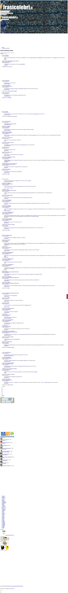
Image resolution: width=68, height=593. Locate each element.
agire (4, 147)
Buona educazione (8, 121)
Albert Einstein (6, 329)
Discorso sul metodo (8, 265)
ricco (18, 154)
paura (19, 95)
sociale (9, 274)
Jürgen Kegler (6, 383)
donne (6, 64)
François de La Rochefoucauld (8, 181)
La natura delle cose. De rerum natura (10, 190)
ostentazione (11, 319)
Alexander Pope (6, 377)
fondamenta (26, 305)
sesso (22, 215)
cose (12, 267)
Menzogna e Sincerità (8, 86)
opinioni (44, 285)
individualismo (11, 264)
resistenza (8, 357)
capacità (3, 499)
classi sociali (9, 276)
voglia (45, 334)
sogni (9, 300)
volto (28, 129)
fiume (21, 255)
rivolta (16, 166)
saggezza (12, 142)
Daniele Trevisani (6, 306)
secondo (34, 57)
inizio (37, 216)
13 (2, 394)
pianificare (8, 308)
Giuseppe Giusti (6, 228)
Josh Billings (4, 445)
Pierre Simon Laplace (7, 210)
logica (3, 504)
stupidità (14, 237)
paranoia (15, 382)
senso (10, 57)
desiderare (8, 160)
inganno (8, 384)
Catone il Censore (6, 89)
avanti (3, 395)
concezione (30, 274)
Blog (3, 30)
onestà (16, 163)
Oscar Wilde (6, 217)
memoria (17, 180)
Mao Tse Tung (6, 257)
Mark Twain (6, 167)
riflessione (23, 57)
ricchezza (22, 192)
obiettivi (11, 116)
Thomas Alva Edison (7, 114)
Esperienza (7, 55)
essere (52, 135)
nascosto (16, 95)
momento (23, 144)
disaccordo (3, 513)
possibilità (12, 362)
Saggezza (5, 57)
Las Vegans (7, 342)
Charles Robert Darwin (7, 124)
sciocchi (17, 88)
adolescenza (4, 508)
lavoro (31, 113)
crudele (20, 249)
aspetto (5, 163)
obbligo (7, 144)
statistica (12, 212)
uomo (15, 154)
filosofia (8, 282)
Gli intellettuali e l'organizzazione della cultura (12, 271)
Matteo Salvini (6, 150)
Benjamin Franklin (7, 155)
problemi (8, 258)
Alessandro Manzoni (7, 83)
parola (25, 88)
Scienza (6, 225)
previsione (25, 360)
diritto (12, 144)
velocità (27, 203)
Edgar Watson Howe (7, 323)
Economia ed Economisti (9, 363)
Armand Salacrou (6, 312)
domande (8, 252)
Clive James (6, 204)
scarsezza (48, 192)
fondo (27, 274)
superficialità (9, 97)
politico (12, 344)
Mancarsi (6, 240)
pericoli (33, 216)
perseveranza (15, 116)
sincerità (51, 243)
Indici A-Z (3, 29)
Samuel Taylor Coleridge (6, 465)
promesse (11, 252)
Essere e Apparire (8, 157)
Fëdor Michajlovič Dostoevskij (8, 355)
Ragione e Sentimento (8, 132)
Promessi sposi (7, 80)
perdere (7, 88)
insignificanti (23, 64)
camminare (15, 339)
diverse (9, 237)
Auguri (3, 27)
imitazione (40, 57)
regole (3, 516)
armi (4, 189)
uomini (11, 218)
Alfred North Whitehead (7, 318)
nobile (32, 57)
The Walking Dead (9, 183)
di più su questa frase (5, 62)
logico (23, 249)
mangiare (12, 347)
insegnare (8, 339)
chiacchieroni (21, 88)
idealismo (8, 336)
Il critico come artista (8, 61)
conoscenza (23, 334)
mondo (25, 135)
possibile (14, 360)
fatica (31, 135)
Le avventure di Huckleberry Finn (10, 164)
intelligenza (4, 497)
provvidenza (12, 224)
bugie (4, 368)
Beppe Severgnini (6, 250)
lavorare (8, 116)
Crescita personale (8, 369)
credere (48, 334)
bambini (3, 527)
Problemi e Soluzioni (8, 219)
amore (3, 511)
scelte (6, 129)
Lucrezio (5, 193)
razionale (19, 135)
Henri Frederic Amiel (7, 361)
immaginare (34, 135)
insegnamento (9, 341)
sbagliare (8, 126)
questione (41, 255)
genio (9, 317)
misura (10, 360)
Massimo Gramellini (7, 130)
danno (12, 300)
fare (19, 144)
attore (62, 344)
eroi (16, 311)
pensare (24, 382)
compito (13, 255)
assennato (21, 154)
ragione (8, 85)
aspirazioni (22, 243)
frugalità (8, 195)
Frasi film (3, 24)
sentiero (12, 123)
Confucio (5, 59)
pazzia (3, 519)
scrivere (3, 515)
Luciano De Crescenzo (7, 335)
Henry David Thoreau (7, 145)
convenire (19, 371)
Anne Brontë (6, 161)
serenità (11, 195)
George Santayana (5, 454)
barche (34, 255)
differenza (6, 382)
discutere (12, 88)
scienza (8, 230)
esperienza (55, 57)
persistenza (36, 113)
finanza (10, 366)
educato (20, 186)
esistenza (20, 216)
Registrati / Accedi (3, 2)
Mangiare (5, 344)
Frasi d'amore (4, 23)
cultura (14, 163)
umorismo (8, 205)
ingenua (12, 215)
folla (8, 264)
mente (24, 129)
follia (21, 171)
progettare (12, 308)
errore (15, 123)
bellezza (7, 163)
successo (32, 243)
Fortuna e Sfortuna (8, 206)
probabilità (9, 212)
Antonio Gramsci (6, 280)
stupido (6, 160)
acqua (3, 518)
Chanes (5, 140)
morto (23, 227)
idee (2, 507)
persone (16, 160)
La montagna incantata (8, 235)
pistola (9, 186)
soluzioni (11, 258)
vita (11, 192)
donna (55, 215)
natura (12, 135)
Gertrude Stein (6, 198)
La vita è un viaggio (8, 247)
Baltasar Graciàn (6, 172)
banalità (5, 66)
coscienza (6, 166)
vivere (30, 192)
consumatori (9, 347)
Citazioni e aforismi (5, 22)
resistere (20, 354)
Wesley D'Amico (6, 301)
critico (39, 344)
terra (21, 300)
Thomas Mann (6, 238)
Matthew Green (6, 222)
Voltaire (5, 372)
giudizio (29, 180)
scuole (21, 227)
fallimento (41, 243)
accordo (3, 506)
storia (52, 215)
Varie (3, 28)
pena (22, 113)
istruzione (8, 142)
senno (18, 237)
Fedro (5, 262)
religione (3, 524)
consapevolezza (11, 368)
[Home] (32, 9)
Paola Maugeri (6, 345)
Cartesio (5, 269)
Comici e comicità (8, 200)
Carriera (6, 111)
